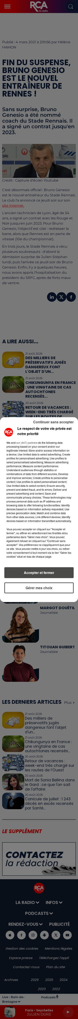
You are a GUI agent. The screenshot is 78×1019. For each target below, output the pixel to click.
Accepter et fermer (39, 572)
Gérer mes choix (39, 587)
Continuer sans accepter (53, 421)
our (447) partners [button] (26, 442)
